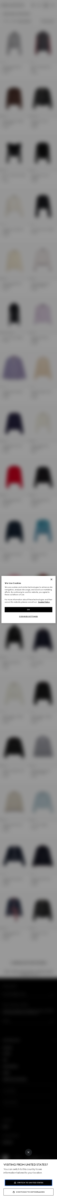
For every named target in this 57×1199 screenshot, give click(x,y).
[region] (28, 599)
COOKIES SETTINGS (28, 616)
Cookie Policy (44, 602)
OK (28, 609)
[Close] (28, 1152)
